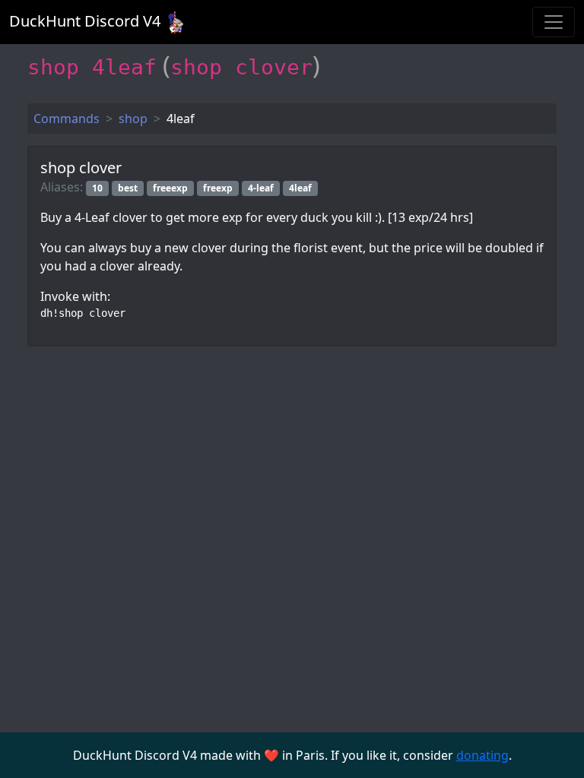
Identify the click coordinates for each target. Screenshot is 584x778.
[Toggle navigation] (553, 22)
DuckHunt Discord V (84, 21)
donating (482, 755)
